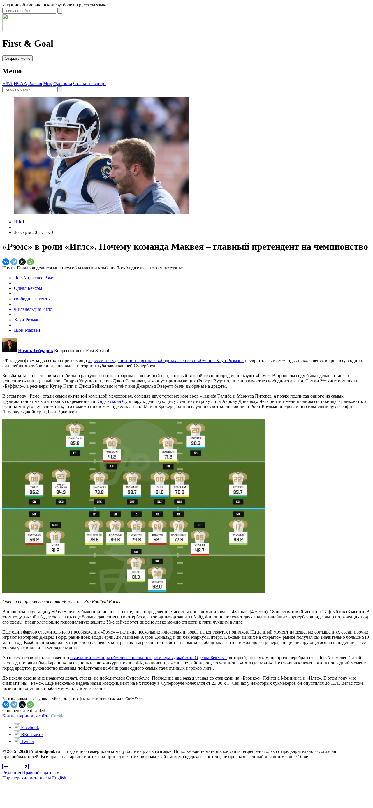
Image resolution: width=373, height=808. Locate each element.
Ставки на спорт (89, 83)
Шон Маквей (27, 330)
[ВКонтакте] (5, 261)
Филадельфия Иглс (33, 309)
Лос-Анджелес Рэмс (34, 277)
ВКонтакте (31, 734)
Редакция (11, 772)
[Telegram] (13, 261)
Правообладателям (40, 772)
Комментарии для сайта (33, 715)
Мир (47, 83)
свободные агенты (32, 298)
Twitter (27, 741)
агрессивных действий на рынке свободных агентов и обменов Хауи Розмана (166, 360)
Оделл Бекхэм (28, 288)
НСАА (20, 83)
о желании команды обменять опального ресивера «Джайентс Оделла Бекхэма (148, 657)
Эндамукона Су (112, 401)
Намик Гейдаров (35, 350)
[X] (22, 261)
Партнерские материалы (26, 777)
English (59, 777)
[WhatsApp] (30, 261)
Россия (35, 83)
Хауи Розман (27, 319)
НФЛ (7, 83)
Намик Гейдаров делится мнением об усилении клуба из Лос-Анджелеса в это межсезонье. (93, 267)
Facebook (29, 727)
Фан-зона (62, 83)
